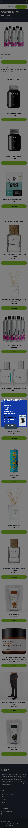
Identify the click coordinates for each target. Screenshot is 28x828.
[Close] (2, 401)
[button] (10, 426)
